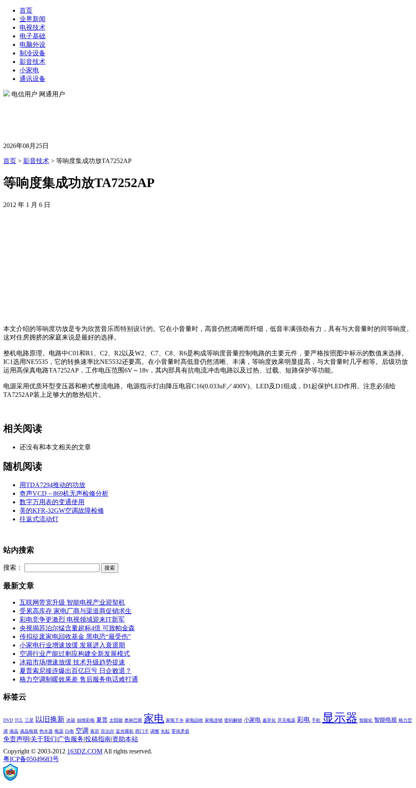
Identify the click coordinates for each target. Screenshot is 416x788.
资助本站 (125, 739)
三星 (29, 720)
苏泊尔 (107, 731)
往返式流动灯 (39, 519)
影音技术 (33, 61)
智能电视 (385, 720)
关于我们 (43, 739)
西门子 (142, 731)
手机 (316, 720)
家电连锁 (214, 720)
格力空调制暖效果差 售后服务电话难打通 (79, 679)
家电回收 (194, 720)
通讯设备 (33, 78)
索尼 (94, 731)
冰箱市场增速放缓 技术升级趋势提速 (72, 662)
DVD (8, 720)
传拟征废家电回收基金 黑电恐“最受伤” (75, 636)
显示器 (340, 717)
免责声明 (16, 739)
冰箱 (70, 720)
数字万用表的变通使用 (52, 501)
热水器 (46, 731)
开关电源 (286, 720)
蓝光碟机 (125, 731)
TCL (19, 720)
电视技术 (33, 27)
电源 (58, 731)
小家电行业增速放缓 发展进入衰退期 (72, 645)
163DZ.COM (84, 751)
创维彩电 (86, 720)
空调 (82, 730)
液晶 (13, 731)
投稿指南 (98, 739)
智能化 (366, 720)
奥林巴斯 (133, 720)
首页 (26, 10)
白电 (69, 731)
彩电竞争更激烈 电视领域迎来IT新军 (72, 619)
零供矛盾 (180, 731)
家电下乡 (175, 720)
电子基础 (33, 36)
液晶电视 (29, 731)
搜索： (13, 567)
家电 (154, 718)
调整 (154, 731)
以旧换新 (50, 719)
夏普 (102, 720)
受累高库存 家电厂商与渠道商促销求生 (76, 610)
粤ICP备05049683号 (31, 758)
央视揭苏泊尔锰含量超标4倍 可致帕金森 (77, 628)
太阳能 (116, 720)
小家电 (29, 70)
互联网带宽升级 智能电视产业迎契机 (72, 602)
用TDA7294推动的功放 (52, 484)
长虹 (165, 731)
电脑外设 (33, 44)
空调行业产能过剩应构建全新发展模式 (75, 653)
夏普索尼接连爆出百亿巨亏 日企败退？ (76, 670)
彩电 (303, 719)
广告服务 (71, 739)
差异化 (269, 720)
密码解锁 (233, 720)
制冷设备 (33, 53)
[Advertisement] (151, 117)
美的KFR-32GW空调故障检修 (62, 510)
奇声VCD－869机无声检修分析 (64, 493)
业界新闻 (33, 18)
